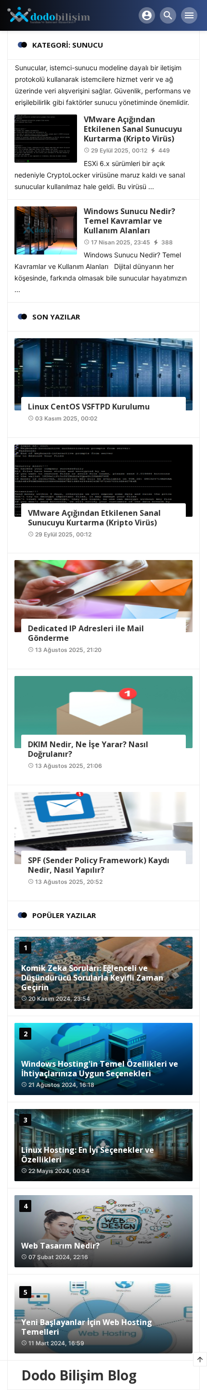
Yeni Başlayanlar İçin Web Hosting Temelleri (86, 1327)
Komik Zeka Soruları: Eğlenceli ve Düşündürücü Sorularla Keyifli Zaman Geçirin (92, 978)
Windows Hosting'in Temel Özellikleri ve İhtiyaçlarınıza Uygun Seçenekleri (99, 1068)
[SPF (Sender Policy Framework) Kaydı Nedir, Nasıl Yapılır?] (103, 827)
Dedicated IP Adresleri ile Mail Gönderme (86, 633)
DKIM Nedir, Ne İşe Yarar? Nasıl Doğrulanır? (88, 749)
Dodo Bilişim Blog (79, 1375)
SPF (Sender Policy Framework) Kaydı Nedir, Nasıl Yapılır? (98, 865)
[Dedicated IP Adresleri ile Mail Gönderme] (103, 595)
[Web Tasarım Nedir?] (103, 1231)
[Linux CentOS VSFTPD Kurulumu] (103, 373)
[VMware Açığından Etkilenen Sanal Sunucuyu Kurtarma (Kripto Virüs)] (45, 137)
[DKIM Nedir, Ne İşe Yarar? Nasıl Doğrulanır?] (103, 711)
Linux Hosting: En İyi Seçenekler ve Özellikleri (87, 1155)
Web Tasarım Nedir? (60, 1245)
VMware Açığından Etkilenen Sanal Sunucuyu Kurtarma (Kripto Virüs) (133, 129)
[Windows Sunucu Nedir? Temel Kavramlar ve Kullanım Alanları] (45, 229)
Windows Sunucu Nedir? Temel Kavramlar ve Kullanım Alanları (129, 221)
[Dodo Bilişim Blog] (55, 14)
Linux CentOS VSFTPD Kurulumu (89, 406)
